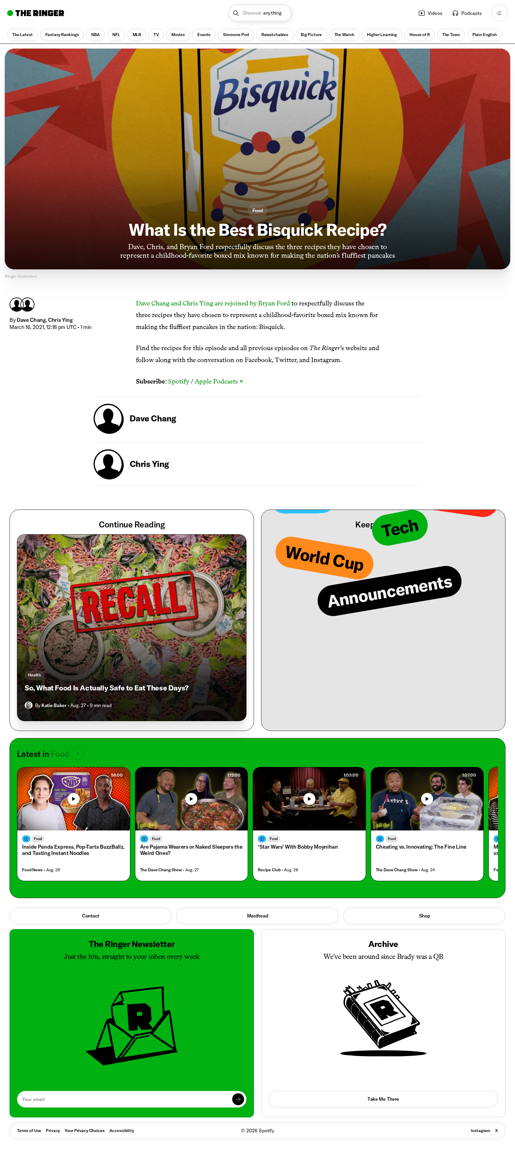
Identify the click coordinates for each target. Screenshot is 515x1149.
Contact (90, 916)
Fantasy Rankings (62, 34)
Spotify (178, 381)
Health (34, 675)
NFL (116, 34)
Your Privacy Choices (84, 1130)
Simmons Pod (236, 34)
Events (203, 34)
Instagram (480, 1130)
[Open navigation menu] (499, 13)
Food (257, 210)
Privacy (53, 1130)
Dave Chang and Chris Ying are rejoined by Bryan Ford (213, 303)
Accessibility (121, 1130)
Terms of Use (29, 1130)
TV (156, 34)
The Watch (344, 34)
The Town (451, 34)
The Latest (22, 34)
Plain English (484, 34)
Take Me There (383, 1099)
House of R (419, 34)
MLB (137, 34)
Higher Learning (382, 34)
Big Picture (311, 34)
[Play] (74, 799)
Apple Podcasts (219, 381)
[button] (260, 13)
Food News (32, 869)
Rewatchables (274, 34)
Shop (424, 916)
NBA (95, 34)
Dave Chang (31, 319)
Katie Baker (53, 705)
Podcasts (471, 13)
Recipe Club (269, 869)
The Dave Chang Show (161, 869)
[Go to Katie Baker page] (28, 705)
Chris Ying (60, 319)
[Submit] (238, 1099)
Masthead (257, 916)
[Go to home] (35, 13)
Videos (435, 13)
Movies (178, 34)
